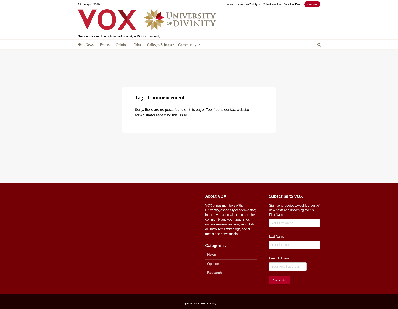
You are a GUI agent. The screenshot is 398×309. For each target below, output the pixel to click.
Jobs (137, 45)
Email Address (279, 258)
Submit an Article (272, 4)
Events (105, 45)
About (230, 4)
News (90, 45)
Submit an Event (292, 4)
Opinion (121, 45)
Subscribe (312, 4)
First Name (276, 215)
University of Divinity (247, 4)
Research (214, 272)
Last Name (276, 236)
